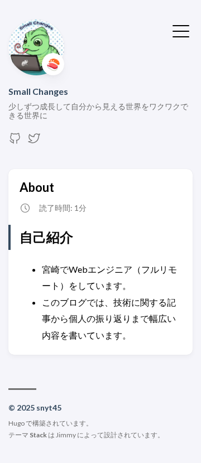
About (37, 187)
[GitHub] (15, 141)
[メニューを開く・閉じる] (181, 30)
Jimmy (66, 435)
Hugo (16, 423)
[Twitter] (34, 141)
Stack (38, 435)
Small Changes (38, 91)
